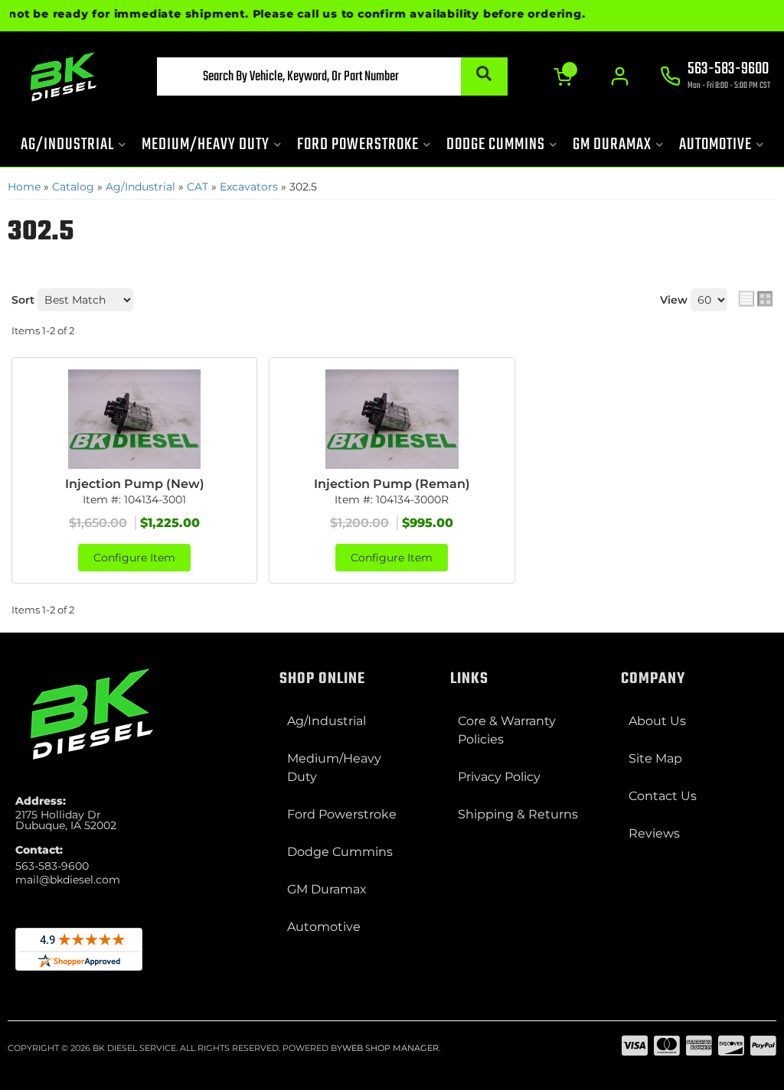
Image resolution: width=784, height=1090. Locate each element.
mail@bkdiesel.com (67, 879)
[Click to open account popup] (620, 76)
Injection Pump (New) (134, 484)
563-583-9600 (52, 866)
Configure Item (134, 558)
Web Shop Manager (390, 1048)
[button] (331, 76)
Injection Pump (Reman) (392, 484)
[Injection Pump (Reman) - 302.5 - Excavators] (391, 419)
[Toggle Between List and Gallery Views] (756, 298)
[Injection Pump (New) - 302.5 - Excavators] (134, 419)
